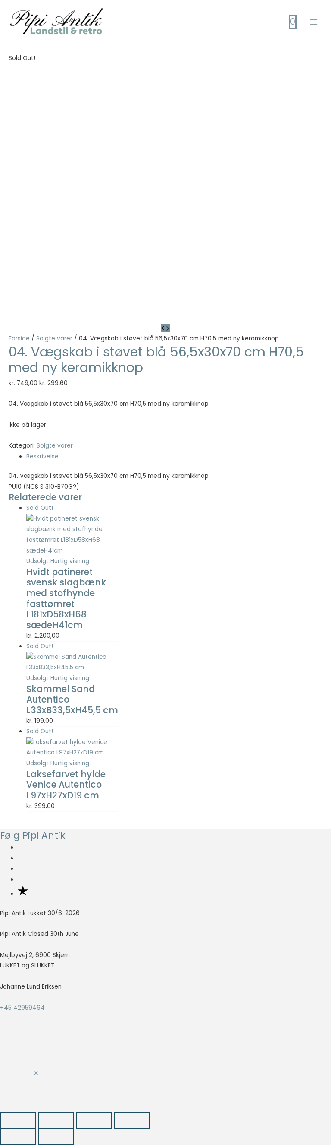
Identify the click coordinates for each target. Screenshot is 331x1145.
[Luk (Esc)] (132, 1120)
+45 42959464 (22, 1008)
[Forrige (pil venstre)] (18, 1137)
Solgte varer (54, 338)
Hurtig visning (69, 561)
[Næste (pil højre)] (56, 1137)
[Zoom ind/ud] (18, 1120)
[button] (36, 1073)
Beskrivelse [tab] (42, 456)
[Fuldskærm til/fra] (56, 1120)
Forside (19, 338)
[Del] (94, 1120)
